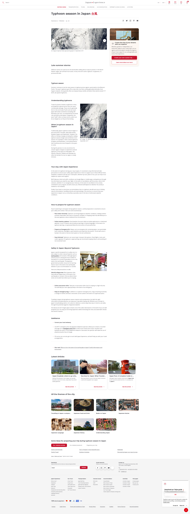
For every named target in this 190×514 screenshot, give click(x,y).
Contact (53, 506)
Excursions (90, 7)
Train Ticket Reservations (83, 482)
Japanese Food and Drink (82, 413)
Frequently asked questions (56, 491)
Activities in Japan (126, 481)
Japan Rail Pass (81, 481)
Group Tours (70, 482)
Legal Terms (63, 506)
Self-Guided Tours (71, 484)
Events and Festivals (56, 449)
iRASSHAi (53, 495)
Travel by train (136, 484)
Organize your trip (92, 445)
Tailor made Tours (71, 486)
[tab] (59, 445)
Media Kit (53, 488)
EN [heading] (158, 2)
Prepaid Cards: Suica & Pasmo (84, 486)
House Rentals (106, 481)
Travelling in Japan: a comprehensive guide (61, 413)
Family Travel (54, 452)
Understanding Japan (103, 432)
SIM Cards (95, 481)
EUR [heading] (163, 2)
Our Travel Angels (107, 489)
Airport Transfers (81, 488)
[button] (78, 48)
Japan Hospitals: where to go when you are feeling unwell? (64, 376)
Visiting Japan (61, 7)
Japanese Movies (124, 413)
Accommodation (102, 7)
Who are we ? (54, 481)
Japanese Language (57, 432)
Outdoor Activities (84, 452)
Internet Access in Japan (117, 7)
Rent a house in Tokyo (107, 482)
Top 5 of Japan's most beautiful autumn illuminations (90, 449)
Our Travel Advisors (72, 489)
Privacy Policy (92, 506)
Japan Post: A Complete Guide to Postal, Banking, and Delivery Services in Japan (121, 376)
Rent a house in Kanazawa (108, 486)
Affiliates (53, 484)
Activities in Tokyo (126, 482)
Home (52, 456)
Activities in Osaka (126, 486)
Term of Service (121, 506)
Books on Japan (101, 413)
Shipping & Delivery (55, 493)
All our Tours (70, 481)
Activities (130, 7)
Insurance (102, 506)
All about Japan (136, 481)
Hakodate (120, 449)
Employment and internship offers (58, 489)
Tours (83, 7)
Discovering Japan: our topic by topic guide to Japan (128, 452)
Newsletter (53, 482)
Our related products (76, 445)
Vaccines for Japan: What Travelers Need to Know (93, 376)
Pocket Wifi (95, 484)
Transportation (73, 7)
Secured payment (134, 506)
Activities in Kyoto (126, 484)
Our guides (70, 488)
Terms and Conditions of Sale (77, 506)
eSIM (94, 482)
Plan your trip (135, 482)
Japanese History (79, 432)
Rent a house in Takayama (108, 488)
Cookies (111, 506)
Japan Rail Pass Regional (83, 484)
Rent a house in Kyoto (107, 484)
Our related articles (59, 445)
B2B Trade (53, 486)
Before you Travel (58, 456)
